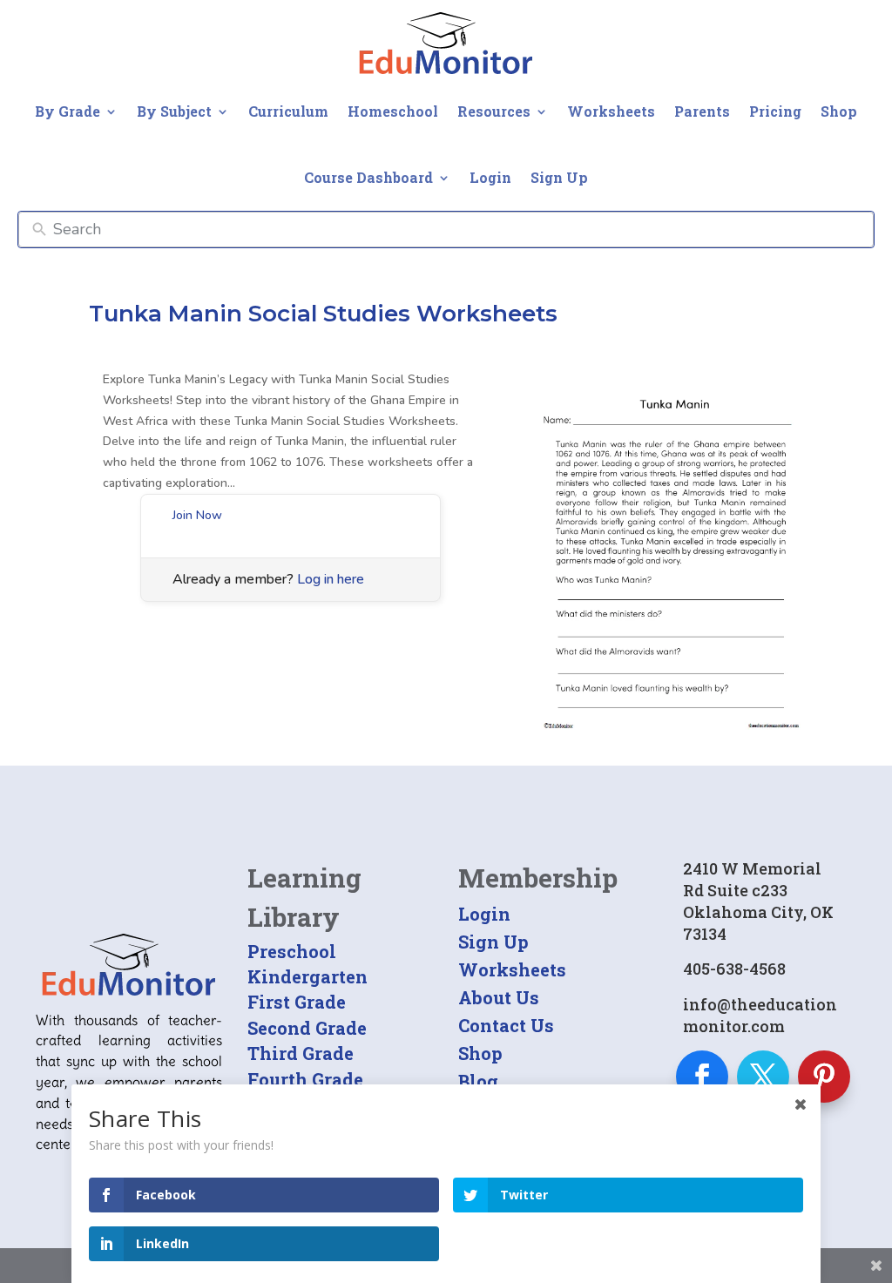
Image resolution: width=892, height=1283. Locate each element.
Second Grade (307, 1027)
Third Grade (300, 1053)
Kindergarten (307, 976)
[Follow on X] (763, 1076)
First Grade (296, 1001)
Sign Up (559, 177)
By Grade (67, 111)
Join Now (197, 515)
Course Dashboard (368, 177)
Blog (478, 1081)
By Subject (174, 111)
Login (490, 177)
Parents (702, 111)
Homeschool (393, 111)
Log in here (330, 579)
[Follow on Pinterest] (824, 1076)
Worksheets (611, 111)
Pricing (775, 111)
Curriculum (288, 111)
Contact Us (506, 1025)
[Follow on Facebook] (702, 1076)
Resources (493, 111)
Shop (839, 111)
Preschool (291, 951)
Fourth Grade (305, 1079)
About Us (498, 997)
